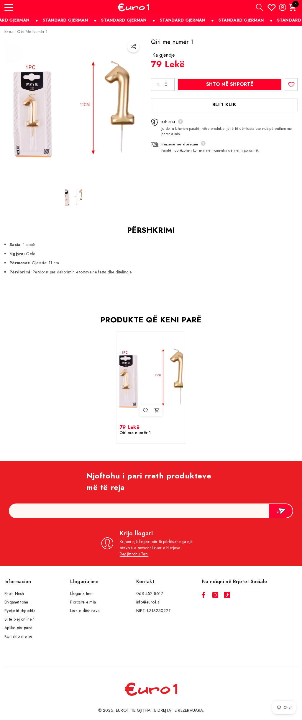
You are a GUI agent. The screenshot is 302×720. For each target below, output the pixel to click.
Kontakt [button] (145, 581)
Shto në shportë (230, 84)
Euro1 (122, 710)
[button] (259, 7)
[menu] (8, 7)
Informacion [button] (17, 581)
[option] (73, 107)
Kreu (8, 32)
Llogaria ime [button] (84, 581)
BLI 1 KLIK (224, 104)
